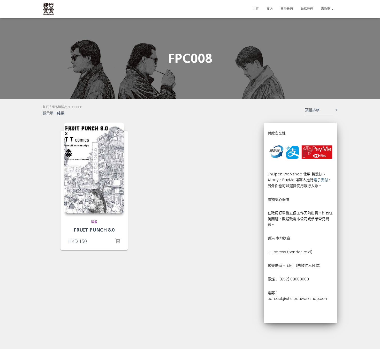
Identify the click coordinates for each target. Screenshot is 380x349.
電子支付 (321, 179)
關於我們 (286, 9)
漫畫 (94, 222)
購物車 (326, 9)
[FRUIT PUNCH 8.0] (94, 168)
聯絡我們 (307, 9)
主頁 (256, 9)
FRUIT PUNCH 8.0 (94, 230)
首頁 (46, 107)
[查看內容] (117, 241)
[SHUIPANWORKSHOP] (48, 9)
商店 (270, 9)
